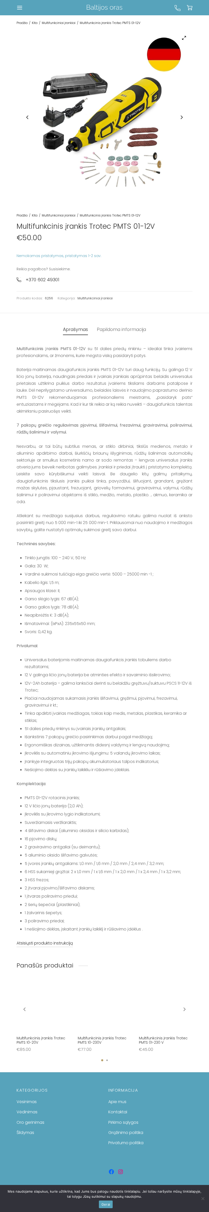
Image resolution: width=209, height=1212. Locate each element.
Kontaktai (117, 1112)
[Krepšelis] (189, 7)
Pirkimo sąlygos (123, 1122)
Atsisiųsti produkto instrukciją (45, 943)
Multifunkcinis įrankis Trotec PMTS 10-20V (41, 1040)
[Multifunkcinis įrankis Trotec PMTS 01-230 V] (165, 1006)
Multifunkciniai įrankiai (58, 23)
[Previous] (24, 1009)
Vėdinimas (27, 1112)
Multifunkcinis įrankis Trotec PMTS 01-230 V (163, 1040)
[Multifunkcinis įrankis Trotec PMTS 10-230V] (104, 1006)
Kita (34, 23)
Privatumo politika (125, 1143)
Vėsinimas (27, 1102)
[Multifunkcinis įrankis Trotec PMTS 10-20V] (43, 1006)
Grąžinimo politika (125, 1133)
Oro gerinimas (30, 1122)
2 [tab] (107, 1060)
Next (182, 117)
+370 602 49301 (42, 279)
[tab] (75, 330)
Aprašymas (75, 329)
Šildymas (25, 1133)
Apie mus (117, 1102)
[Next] (184, 1009)
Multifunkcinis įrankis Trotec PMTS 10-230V (102, 1040)
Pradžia (22, 23)
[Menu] (20, 7)
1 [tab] (102, 1060)
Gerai (105, 1204)
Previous (27, 117)
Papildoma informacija (121, 329)
